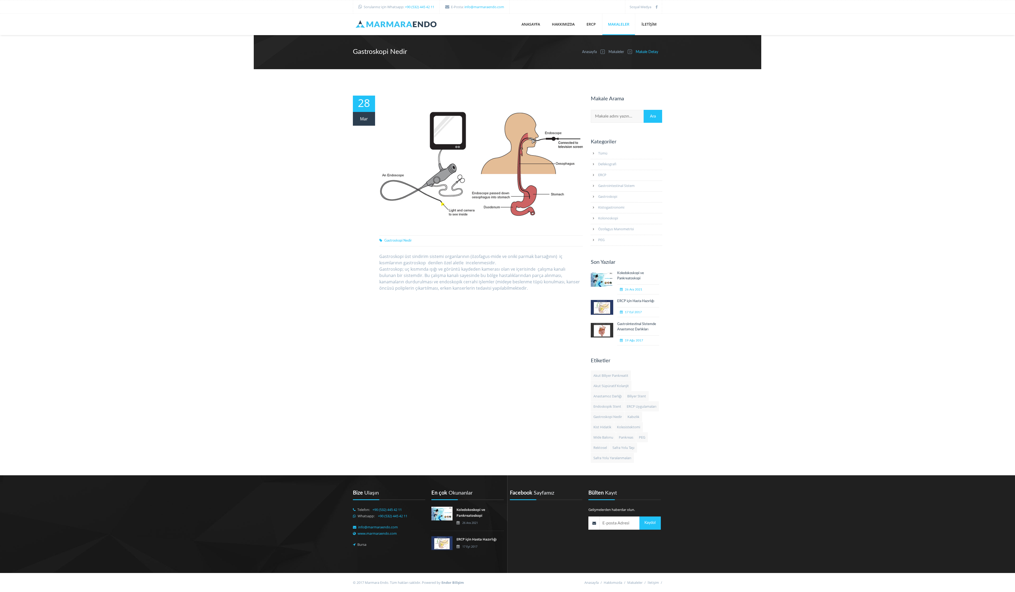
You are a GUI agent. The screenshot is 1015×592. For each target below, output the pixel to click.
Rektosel (600, 447)
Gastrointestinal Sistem (616, 185)
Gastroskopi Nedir (398, 240)
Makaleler (618, 24)
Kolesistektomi (628, 427)
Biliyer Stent (636, 396)
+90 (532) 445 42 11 (419, 6)
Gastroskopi (607, 196)
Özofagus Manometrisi (616, 229)
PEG (601, 239)
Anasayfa (531, 24)
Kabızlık (633, 416)
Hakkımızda (563, 24)
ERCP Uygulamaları (641, 406)
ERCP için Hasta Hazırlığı (635, 301)
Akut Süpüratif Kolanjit (611, 385)
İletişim (649, 24)
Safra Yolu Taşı (623, 447)
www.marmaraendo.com (377, 533)
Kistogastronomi (611, 207)
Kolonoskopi (608, 218)
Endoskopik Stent (607, 406)
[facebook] (656, 7)
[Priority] (398, 25)
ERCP (591, 24)
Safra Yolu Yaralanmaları (612, 457)
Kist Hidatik (602, 427)
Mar (364, 119)
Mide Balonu (603, 437)
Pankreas (626, 437)
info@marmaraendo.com (484, 6)
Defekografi (607, 164)
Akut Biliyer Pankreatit (610, 375)
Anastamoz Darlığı (607, 396)
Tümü (602, 153)
